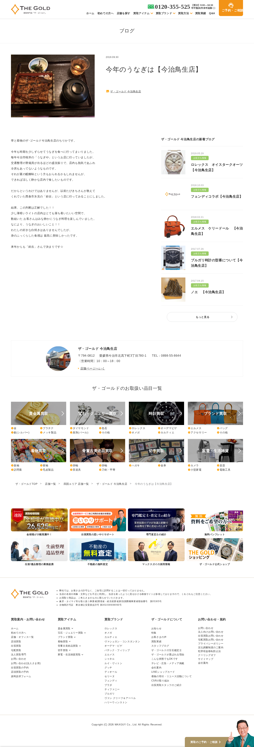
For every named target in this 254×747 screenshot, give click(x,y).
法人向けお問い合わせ (210, 631)
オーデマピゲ (167, 428)
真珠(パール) (79, 432)
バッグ (222, 428)
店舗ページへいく (92, 368)
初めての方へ (105, 13)
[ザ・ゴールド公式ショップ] (215, 552)
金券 (162, 465)
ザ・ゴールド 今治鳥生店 (125, 91)
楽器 (221, 465)
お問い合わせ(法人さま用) (26, 663)
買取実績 (200, 13)
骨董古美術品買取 (68, 645)
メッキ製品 (48, 432)
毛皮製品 (47, 469)
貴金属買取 (64, 628)
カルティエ (166, 432)
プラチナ (47, 428)
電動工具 (224, 469)
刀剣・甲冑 (107, 469)
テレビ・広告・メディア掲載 (167, 663)
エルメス (195, 428)
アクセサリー (197, 432)
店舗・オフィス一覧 (22, 637)
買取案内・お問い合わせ (28, 619)
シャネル (110, 658)
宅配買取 (16, 650)
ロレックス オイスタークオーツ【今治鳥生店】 (217, 167)
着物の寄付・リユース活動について (171, 676)
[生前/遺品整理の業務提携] (39, 552)
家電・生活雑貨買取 (69, 654)
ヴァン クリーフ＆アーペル (120, 698)
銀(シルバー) (20, 432)
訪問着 (16, 469)
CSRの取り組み (160, 680)
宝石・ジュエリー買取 (70, 632)
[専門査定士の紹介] (156, 522)
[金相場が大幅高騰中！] (39, 522)
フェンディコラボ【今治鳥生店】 (217, 196)
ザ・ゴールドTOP (26, 483)
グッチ (108, 667)
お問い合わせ (18, 658)
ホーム (90, 13)
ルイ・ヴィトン (113, 663)
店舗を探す (123, 13)
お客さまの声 (159, 637)
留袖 (44, 465)
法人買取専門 (18, 654)
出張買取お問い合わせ (210, 635)
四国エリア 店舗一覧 (76, 483)
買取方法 (183, 13)
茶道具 (75, 469)
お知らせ (156, 628)
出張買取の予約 (20, 667)
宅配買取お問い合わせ (210, 639)
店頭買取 (16, 641)
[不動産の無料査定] (98, 552)
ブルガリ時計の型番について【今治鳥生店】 (217, 262)
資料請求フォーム (21, 676)
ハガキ (134, 465)
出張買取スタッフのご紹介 (166, 685)
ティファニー (112, 689)
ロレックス (137, 428)
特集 (153, 632)
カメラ (193, 465)
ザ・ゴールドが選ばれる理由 (167, 654)
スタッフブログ (160, 645)
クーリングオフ (207, 655)
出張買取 (16, 645)
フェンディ (111, 680)
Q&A (212, 13)
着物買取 (63, 641)
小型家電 (195, 469)
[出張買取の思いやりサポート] (98, 522)
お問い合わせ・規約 (212, 619)
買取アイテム (141, 13)
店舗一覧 (50, 483)
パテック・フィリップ (117, 650)
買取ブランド (164, 13)
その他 (104, 432)
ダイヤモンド (79, 428)
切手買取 (63, 650)
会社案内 (156, 667)
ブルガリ (110, 693)
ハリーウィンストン (116, 702)
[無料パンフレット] (215, 522)
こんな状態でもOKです (164, 658)
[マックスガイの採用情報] (156, 552)
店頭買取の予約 (20, 671)
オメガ (134, 432)
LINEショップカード (163, 671)
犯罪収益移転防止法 (209, 651)
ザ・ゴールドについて (166, 619)
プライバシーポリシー (210, 643)
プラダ (108, 685)
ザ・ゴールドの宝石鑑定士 (166, 650)
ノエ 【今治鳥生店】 (208, 292)
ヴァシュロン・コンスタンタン (122, 641)
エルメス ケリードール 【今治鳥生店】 (217, 231)
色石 (103, 428)
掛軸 (74, 465)
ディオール (111, 671)
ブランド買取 (65, 637)
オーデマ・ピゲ (113, 645)
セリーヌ (110, 676)
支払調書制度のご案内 (210, 647)
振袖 (15, 465)
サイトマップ (205, 659)
